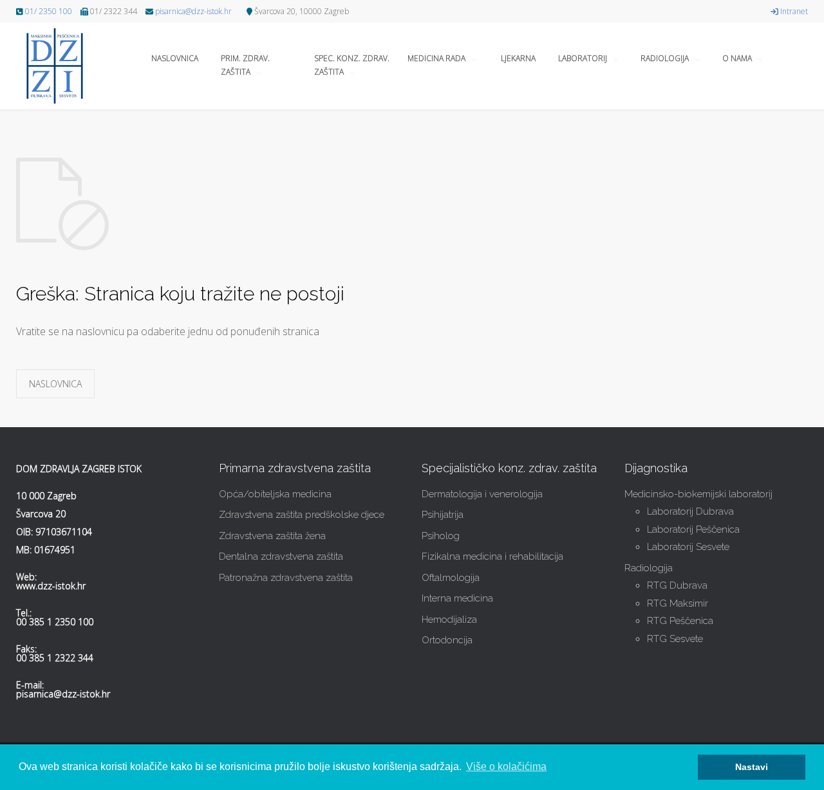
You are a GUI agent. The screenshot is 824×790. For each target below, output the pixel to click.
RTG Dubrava (677, 585)
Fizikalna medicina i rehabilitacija (492, 556)
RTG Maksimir (677, 603)
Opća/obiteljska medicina (275, 494)
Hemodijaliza (449, 619)
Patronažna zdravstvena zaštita (286, 577)
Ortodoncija (447, 640)
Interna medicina (457, 598)
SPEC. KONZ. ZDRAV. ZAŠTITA (351, 65)
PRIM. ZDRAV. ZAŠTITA (245, 65)
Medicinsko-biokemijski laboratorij (698, 494)
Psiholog (441, 536)
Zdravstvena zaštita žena (272, 536)
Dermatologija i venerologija (482, 494)
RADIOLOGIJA (665, 58)
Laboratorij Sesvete (688, 547)
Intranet (793, 11)
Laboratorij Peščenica (693, 529)
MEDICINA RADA (436, 58)
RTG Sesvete (675, 639)
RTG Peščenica (680, 621)
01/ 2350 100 (48, 11)
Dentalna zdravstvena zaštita (281, 556)
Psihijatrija (443, 514)
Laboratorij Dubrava (690, 511)
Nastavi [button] (751, 767)
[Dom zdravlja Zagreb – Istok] (61, 66)
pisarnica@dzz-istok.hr (193, 11)
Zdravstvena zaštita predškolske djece (301, 514)
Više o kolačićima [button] (506, 766)
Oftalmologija (451, 577)
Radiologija (648, 568)
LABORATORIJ (582, 58)
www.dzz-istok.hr (51, 586)
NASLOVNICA (174, 58)
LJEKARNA (518, 58)
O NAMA (737, 58)
